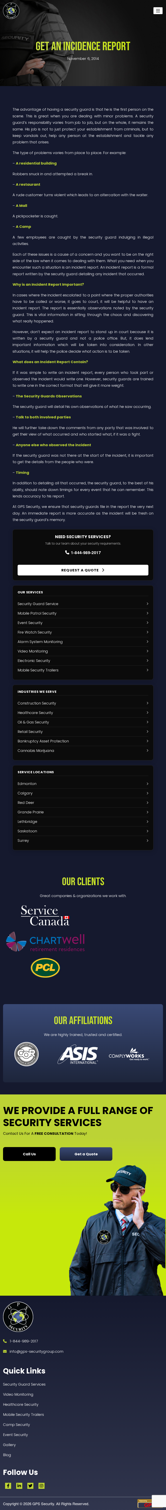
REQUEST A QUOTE (80, 570)
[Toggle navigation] (158, 11)
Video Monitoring (18, 1394)
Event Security (15, 1434)
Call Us (29, 1154)
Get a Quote (86, 1154)
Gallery (9, 1444)
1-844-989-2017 (86, 552)
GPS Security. (43, 1503)
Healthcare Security (20, 1404)
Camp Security (16, 1424)
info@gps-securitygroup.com (36, 1351)
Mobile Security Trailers (23, 1414)
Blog (7, 1454)
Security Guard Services (24, 1384)
